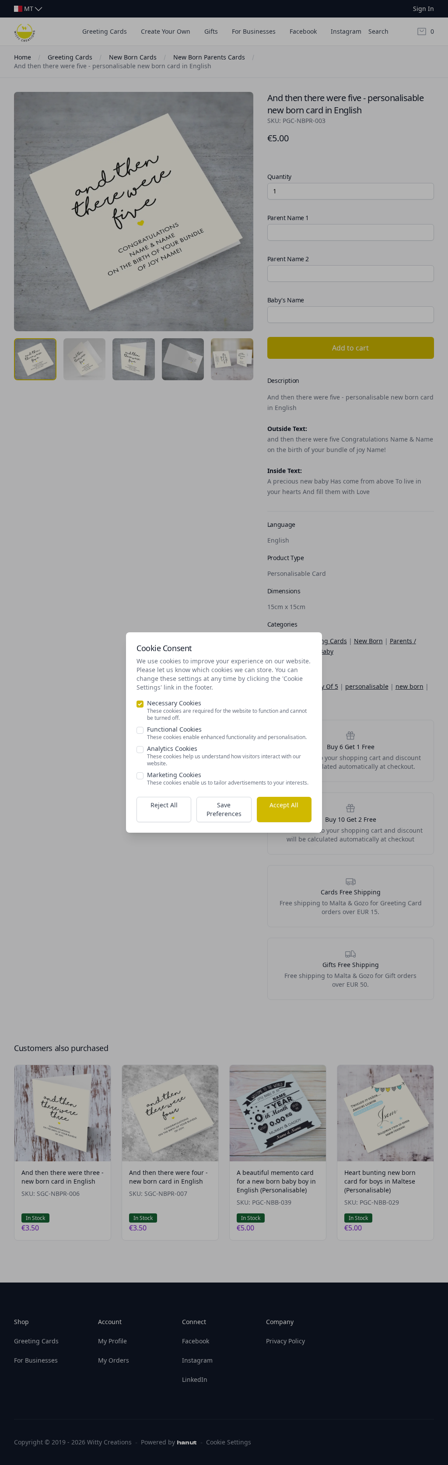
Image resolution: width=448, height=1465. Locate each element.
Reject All (164, 805)
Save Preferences (224, 809)
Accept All (284, 805)
